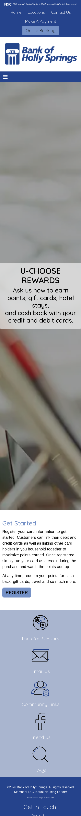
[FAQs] (40, 762)
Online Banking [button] (41, 30)
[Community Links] (40, 696)
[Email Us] (40, 663)
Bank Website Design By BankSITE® (40, 797)
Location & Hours (40, 638)
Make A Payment (40, 21)
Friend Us (40, 737)
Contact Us (61, 12)
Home (15, 12)
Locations (36, 12)
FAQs (40, 770)
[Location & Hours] (40, 631)
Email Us (40, 671)
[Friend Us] (40, 729)
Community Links (40, 704)
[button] (5, 77)
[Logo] (40, 54)
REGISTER (17, 592)
